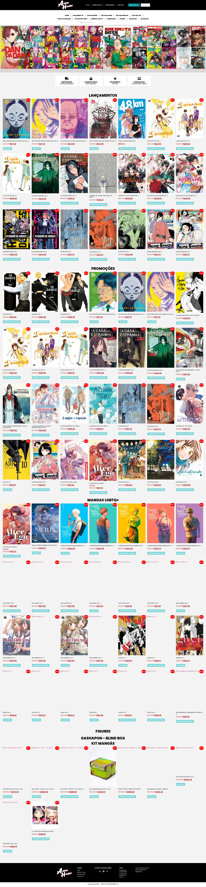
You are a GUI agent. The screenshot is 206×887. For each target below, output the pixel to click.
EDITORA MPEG (92, 15)
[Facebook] (103, 871)
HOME (67, 15)
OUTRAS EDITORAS (81, 19)
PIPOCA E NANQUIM (64, 19)
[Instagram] (100, 871)
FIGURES (122, 19)
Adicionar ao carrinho (127, 149)
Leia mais (7, 149)
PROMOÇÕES (109, 5)
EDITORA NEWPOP (122, 15)
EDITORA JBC (136, 15)
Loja (87, 5)
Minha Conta (97, 5)
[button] (102, 70)
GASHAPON (144, 19)
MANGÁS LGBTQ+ (97, 19)
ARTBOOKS (133, 19)
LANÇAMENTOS (78, 15)
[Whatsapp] (107, 871)
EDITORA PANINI (106, 15)
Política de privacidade (123, 871)
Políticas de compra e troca (123, 875)
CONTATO (120, 5)
